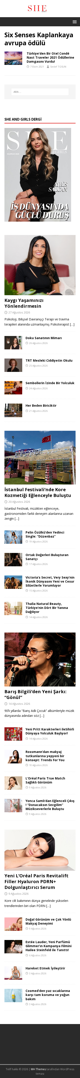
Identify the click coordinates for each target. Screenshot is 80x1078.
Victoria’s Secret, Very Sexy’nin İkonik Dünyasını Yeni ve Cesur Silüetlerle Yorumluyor (50, 581)
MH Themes (38, 1069)
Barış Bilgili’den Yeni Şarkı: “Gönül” (35, 694)
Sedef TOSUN (58, 66)
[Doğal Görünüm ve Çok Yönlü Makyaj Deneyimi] (13, 928)
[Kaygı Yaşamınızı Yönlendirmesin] (40, 292)
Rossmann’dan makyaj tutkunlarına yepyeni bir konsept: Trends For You (45, 756)
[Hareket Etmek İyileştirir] (13, 977)
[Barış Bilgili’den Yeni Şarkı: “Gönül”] (40, 684)
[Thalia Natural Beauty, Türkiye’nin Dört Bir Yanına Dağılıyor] (13, 612)
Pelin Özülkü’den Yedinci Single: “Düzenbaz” (45, 534)
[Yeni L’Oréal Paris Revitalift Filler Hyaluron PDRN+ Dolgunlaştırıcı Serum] (40, 868)
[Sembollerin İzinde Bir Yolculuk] (13, 392)
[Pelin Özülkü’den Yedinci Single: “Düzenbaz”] (13, 541)
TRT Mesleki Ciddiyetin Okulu (49, 360)
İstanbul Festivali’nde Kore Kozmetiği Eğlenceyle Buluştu (37, 492)
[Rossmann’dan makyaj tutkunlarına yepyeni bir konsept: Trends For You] (13, 761)
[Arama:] (40, 92)
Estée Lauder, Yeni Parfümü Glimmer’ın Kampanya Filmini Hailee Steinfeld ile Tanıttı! (49, 946)
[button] (74, 21)
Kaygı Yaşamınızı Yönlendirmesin (24, 303)
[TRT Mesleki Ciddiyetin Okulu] (13, 369)
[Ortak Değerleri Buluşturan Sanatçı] (13, 563)
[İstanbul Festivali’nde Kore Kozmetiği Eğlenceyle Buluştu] (40, 482)
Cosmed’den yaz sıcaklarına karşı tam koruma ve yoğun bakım (48, 995)
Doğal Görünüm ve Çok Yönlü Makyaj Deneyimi (48, 921)
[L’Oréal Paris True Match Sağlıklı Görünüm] (13, 787)
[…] (72, 324)
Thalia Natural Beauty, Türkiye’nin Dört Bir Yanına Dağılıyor (47, 608)
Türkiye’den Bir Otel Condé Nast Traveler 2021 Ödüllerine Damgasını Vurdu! (50, 57)
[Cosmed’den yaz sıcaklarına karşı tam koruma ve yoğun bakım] (13, 1000)
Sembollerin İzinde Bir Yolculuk (50, 383)
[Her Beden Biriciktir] (13, 414)
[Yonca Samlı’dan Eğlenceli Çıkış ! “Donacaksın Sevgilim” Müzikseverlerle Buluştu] (13, 809)
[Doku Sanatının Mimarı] (13, 347)
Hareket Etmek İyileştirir (45, 968)
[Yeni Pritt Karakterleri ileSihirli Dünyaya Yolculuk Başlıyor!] (13, 738)
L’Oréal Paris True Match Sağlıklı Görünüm (45, 780)
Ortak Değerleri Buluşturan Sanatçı (47, 557)
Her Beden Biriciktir (41, 405)
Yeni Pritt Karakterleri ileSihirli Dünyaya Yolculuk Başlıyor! (50, 731)
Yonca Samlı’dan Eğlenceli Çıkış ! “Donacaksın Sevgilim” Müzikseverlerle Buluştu (50, 805)
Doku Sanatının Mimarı (44, 338)
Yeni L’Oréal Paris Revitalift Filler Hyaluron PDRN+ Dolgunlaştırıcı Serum (36, 881)
